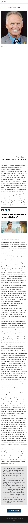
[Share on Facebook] (2, 210)
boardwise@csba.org (7, 173)
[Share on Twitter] (6, 210)
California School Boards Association (14, 518)
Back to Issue (14, 511)
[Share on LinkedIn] (9, 210)
